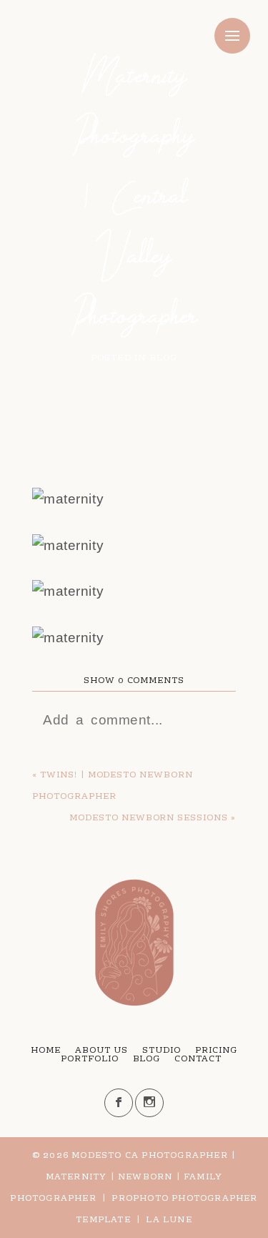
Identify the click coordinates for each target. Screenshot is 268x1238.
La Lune (169, 1220)
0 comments (134, 681)
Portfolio (90, 1059)
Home (46, 1050)
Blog (147, 1059)
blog (163, 358)
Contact (198, 1059)
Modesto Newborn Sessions (148, 818)
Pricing (216, 1050)
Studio (161, 1050)
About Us (101, 1050)
